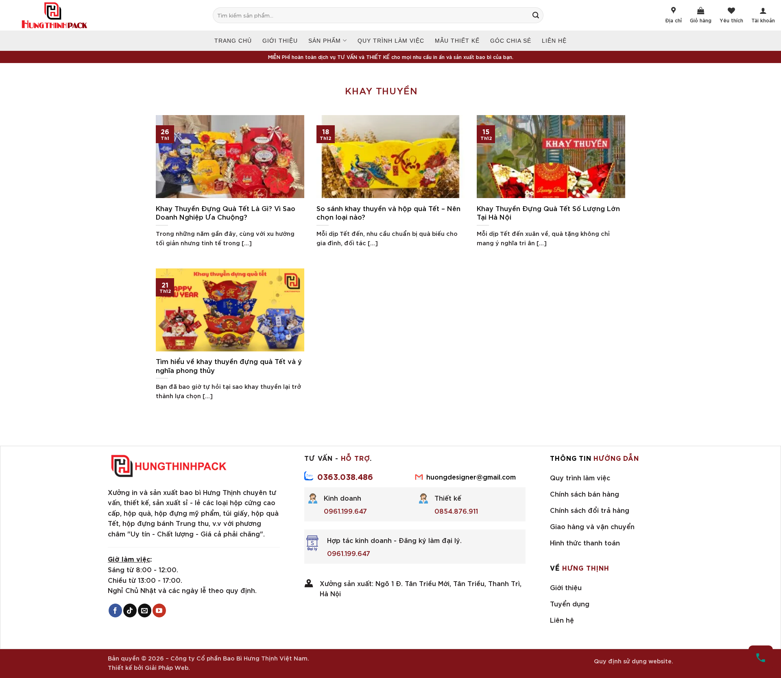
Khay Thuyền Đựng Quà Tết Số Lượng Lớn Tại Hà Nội (548, 212)
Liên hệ (554, 40)
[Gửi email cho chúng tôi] (144, 610)
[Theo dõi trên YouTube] (159, 610)
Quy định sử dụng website (633, 661)
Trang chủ (233, 40)
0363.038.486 (345, 476)
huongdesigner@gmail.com (471, 476)
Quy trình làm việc (391, 40)
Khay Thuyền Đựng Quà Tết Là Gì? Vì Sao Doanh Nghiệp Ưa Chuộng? (225, 212)
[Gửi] (539, 15)
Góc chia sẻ (510, 40)
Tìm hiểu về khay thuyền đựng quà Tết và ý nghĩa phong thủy (229, 365)
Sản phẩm (324, 40)
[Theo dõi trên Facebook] (115, 610)
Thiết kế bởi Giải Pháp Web (148, 667)
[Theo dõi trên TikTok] (130, 610)
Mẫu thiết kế (457, 40)
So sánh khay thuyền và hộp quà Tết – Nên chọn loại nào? (388, 212)
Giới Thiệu (280, 40)
